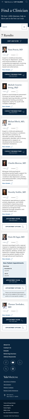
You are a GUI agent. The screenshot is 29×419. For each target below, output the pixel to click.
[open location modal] (24, 27)
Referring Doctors (10, 354)
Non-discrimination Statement (11, 412)
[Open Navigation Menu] (2, 2)
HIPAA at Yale (7, 410)
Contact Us (7, 348)
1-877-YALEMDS (18, 2)
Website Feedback (8, 387)
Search (4, 27)
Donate (6, 351)
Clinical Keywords (10, 357)
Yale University (7, 384)
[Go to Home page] (9, 2)
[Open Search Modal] (26, 2)
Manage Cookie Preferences (11, 390)
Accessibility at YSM (8, 405)
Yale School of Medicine (10, 381)
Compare (13, 54)
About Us (7, 345)
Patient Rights (7, 407)
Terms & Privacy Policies (9, 403)
